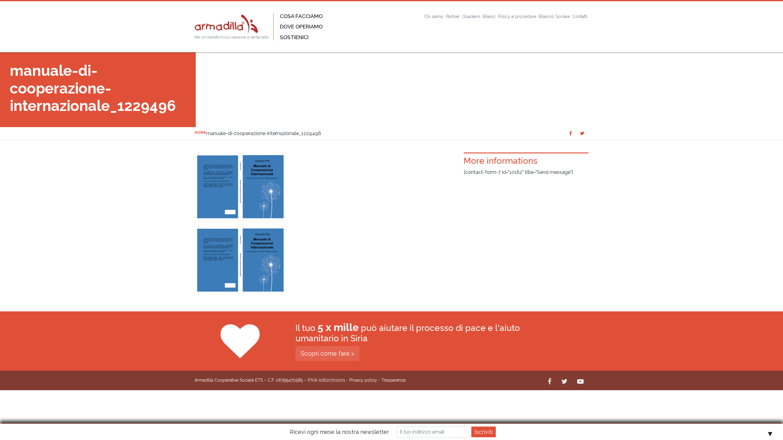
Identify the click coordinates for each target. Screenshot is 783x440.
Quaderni (471, 16)
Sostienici (294, 37)
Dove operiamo (301, 26)
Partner (453, 16)
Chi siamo (433, 16)
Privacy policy (363, 380)
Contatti (579, 16)
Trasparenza (393, 380)
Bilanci (489, 16)
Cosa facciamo (301, 16)
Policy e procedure (517, 16)
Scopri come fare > (327, 353)
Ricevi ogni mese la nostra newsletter (339, 432)
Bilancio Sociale (554, 16)
